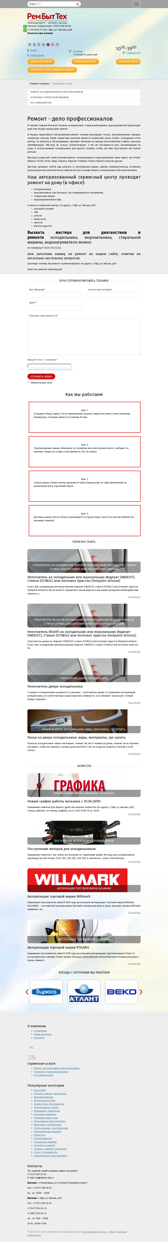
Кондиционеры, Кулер (46, 1107)
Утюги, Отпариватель (45, 1152)
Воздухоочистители (44, 1100)
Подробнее (134, 597)
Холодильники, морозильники (50, 1155)
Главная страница (39, 83)
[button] (34, 4)
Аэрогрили (40, 1090)
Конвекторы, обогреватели (49, 1104)
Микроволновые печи (46, 1117)
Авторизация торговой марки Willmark (58, 896)
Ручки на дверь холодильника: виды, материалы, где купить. (76, 737)
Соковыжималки (43, 1138)
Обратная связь (128, 61)
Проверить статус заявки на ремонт (52, 69)
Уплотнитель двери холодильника (55, 686)
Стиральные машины (45, 1142)
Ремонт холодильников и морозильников (56, 92)
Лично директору (85, 61)
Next (141, 992)
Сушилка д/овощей (44, 1145)
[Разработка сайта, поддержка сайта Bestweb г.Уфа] (31, 1057)
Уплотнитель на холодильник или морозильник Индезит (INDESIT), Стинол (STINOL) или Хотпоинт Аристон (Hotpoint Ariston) (81, 579)
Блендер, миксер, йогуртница (50, 1093)
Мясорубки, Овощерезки (47, 1124)
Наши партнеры (42, 1034)
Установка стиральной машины (49, 97)
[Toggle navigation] (137, 4)
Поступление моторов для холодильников (61, 849)
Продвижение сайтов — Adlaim (99, 1232)
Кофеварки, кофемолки (47, 1111)
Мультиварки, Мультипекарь (50, 1121)
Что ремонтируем (40, 102)
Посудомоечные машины (47, 1131)
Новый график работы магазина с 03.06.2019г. (64, 801)
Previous (27, 992)
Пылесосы (39, 1135)
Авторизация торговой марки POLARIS (58, 947)
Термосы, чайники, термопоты (50, 1148)
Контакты (39, 1037)
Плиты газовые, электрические (51, 1128)
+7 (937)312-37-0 (36, 29)
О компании (40, 1031)
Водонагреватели (43, 1097)
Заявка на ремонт (41, 61)
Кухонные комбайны (45, 1114)
